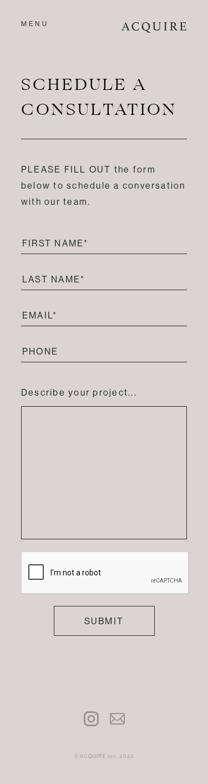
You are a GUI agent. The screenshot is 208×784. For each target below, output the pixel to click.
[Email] (117, 720)
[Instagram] (91, 720)
